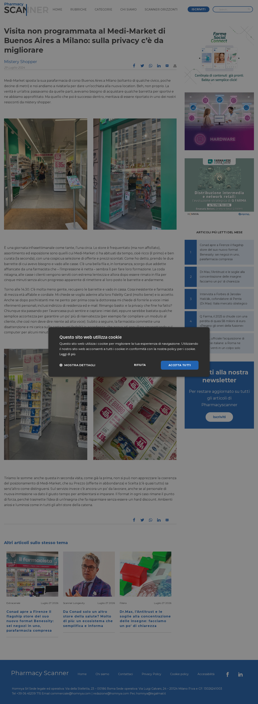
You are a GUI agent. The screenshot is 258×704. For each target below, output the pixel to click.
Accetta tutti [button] (180, 365)
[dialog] (129, 352)
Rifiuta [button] (140, 365)
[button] (77, 365)
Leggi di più (67, 354)
